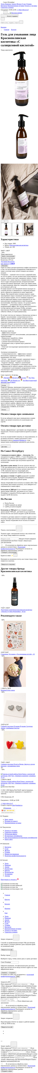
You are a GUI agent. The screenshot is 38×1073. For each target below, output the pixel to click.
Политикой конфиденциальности (13, 548)
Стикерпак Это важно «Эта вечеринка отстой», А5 (18, 654)
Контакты (4, 6)
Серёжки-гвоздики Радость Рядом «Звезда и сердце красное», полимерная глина (18, 765)
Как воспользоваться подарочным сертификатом (21, 837)
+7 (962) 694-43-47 (23, 10)
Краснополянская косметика (18, 245)
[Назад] (3, 18)
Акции (13, 4)
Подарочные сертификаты (13, 836)
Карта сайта (9, 839)
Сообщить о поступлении (9, 552)
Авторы (7, 876)
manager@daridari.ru (19, 440)
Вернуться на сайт (7, 1027)
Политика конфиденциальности (15, 856)
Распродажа (9, 869)
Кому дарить (9, 819)
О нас (24, 4)
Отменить (4, 972)
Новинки (8, 4)
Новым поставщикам (12, 854)
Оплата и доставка (31, 6)
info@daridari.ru (17, 805)
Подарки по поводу (11, 821)
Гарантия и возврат (7, 7)
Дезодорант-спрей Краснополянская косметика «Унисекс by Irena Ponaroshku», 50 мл (16, 610)
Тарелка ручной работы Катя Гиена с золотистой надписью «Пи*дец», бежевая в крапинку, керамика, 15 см (18, 783)
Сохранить (12, 972)
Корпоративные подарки (16, 6)
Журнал (19, 4)
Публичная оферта (11, 834)
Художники (8, 874)
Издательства (9, 872)
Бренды (7, 870)
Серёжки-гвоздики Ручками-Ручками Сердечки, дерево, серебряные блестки (17, 727)
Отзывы (29, 4)
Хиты (3, 4)
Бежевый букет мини (8, 690)
